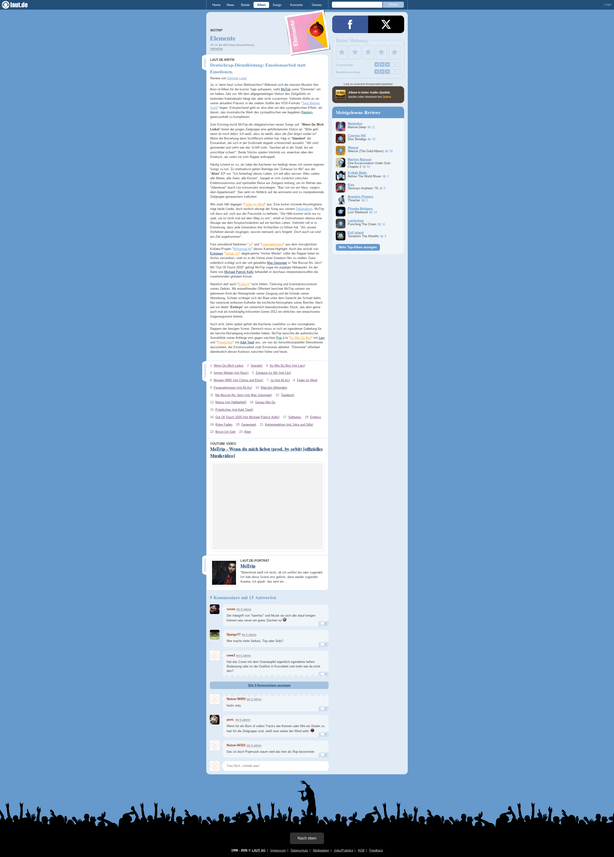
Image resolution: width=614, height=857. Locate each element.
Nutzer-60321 (236, 745)
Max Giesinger (277, 263)
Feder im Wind (307, 380)
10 (373, 139)
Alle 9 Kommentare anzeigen (269, 685)
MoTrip (216, 30)
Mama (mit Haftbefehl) (230, 402)
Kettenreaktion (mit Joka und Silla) (289, 424)
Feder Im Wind (254, 204)
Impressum (278, 850)
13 (375, 212)
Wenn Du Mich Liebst (228, 365)
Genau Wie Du (265, 402)
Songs (277, 5)
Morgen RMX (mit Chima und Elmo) (238, 380)
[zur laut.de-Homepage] (19, 5)
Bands (245, 5)
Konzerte (296, 5)
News (230, 5)
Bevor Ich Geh (225, 432)
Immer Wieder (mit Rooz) (231, 373)
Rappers (307, 112)
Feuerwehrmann (272, 244)
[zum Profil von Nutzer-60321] (214, 745)
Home (216, 5)
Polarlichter (225, 342)
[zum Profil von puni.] (214, 719)
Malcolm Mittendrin (274, 387)
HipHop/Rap (216, 48)
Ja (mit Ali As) (280, 380)
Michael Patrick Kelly (239, 272)
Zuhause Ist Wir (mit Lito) (273, 373)
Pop (279, 338)
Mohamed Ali (242, 249)
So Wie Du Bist (300, 338)
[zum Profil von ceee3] (214, 655)
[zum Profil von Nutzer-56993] (214, 699)
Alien (247, 432)
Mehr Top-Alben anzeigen (358, 247)
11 (373, 127)
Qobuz (387, 96)
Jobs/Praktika (343, 850)
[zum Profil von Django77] (214, 634)
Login (608, 4)
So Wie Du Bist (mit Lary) (287, 365)
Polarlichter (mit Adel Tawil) (234, 409)
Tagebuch (287, 395)
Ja (250, 244)
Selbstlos (294, 417)
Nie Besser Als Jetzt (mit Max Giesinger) (243, 395)
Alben (261, 5)
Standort (256, 365)
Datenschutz (299, 850)
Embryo (243, 284)
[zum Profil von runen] (214, 609)
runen (231, 609)
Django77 (234, 634)
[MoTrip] (308, 52)
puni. (230, 719)
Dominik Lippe (237, 78)
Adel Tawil (247, 342)
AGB (361, 850)
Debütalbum (304, 209)
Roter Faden (223, 424)
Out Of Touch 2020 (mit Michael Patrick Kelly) (247, 417)
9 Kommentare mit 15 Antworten (243, 597)
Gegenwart (248, 424)
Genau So (232, 253)
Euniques (216, 253)
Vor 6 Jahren (243, 609)
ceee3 (231, 655)
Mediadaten (321, 850)
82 (368, 166)
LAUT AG (259, 850)
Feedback (376, 850)
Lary (322, 338)
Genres (317, 5)
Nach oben (307, 838)
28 (391, 151)
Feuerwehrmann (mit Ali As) (233, 387)
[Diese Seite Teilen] (350, 24)
